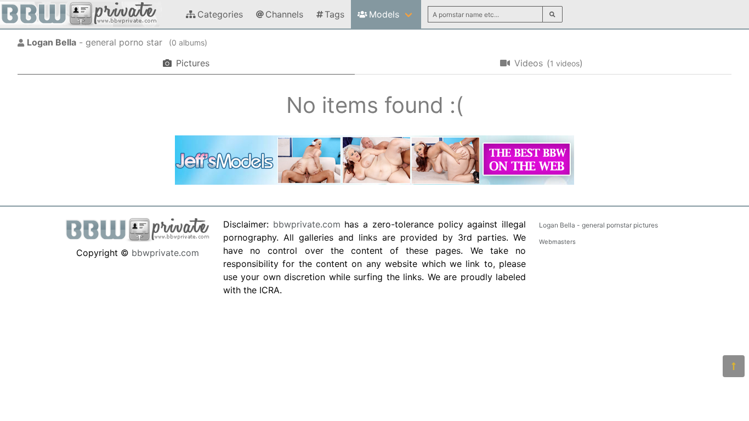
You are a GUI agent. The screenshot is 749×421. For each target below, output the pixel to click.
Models (384, 14)
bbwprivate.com (165, 252)
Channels (284, 14)
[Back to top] (734, 366)
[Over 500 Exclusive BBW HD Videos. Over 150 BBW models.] (374, 181)
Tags (334, 14)
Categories (220, 14)
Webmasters (557, 242)
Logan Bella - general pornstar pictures (598, 225)
